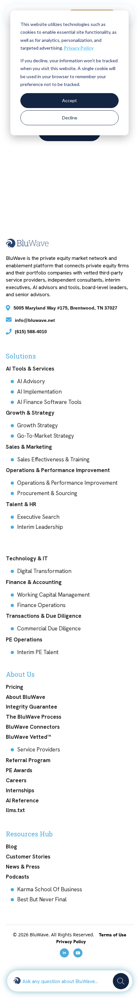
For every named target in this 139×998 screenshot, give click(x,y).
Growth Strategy (37, 425)
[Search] (121, 981)
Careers (16, 780)
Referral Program (28, 760)
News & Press (23, 866)
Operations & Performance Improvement (58, 470)
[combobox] (66, 981)
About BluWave (25, 696)
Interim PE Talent (38, 652)
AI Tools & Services (30, 368)
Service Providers (38, 749)
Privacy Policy (78, 48)
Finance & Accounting (34, 582)
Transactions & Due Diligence (43, 615)
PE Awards (19, 770)
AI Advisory (31, 381)
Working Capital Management (53, 594)
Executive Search (38, 516)
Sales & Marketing (29, 446)
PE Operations (24, 639)
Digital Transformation (44, 571)
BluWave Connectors (33, 726)
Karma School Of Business (49, 889)
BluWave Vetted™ (28, 736)
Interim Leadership (40, 526)
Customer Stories (28, 856)
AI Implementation (39, 391)
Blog (11, 846)
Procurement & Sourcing (47, 493)
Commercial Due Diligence (49, 628)
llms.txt (15, 810)
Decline (69, 117)
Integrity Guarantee (31, 706)
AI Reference (22, 800)
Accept (69, 100)
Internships (20, 790)
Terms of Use (112, 935)
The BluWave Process (33, 716)
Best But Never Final (42, 899)
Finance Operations (41, 605)
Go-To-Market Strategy (45, 435)
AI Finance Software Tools (49, 402)
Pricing (14, 686)
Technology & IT (27, 558)
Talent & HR (21, 504)
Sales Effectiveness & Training (53, 459)
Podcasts (17, 876)
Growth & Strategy (30, 412)
